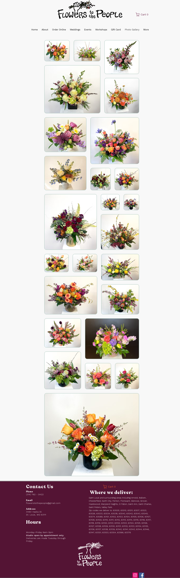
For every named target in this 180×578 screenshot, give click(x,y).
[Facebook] (141, 575)
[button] (145, 14)
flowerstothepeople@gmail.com (43, 503)
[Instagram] (135, 575)
